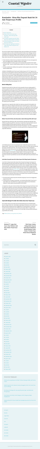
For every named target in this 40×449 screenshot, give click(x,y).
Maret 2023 (7, 343)
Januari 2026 (7, 271)
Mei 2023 (7, 339)
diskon (5, 213)
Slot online (6, 435)
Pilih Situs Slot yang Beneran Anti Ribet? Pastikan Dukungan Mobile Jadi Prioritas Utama (20, 381)
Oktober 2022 (8, 354)
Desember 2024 (8, 299)
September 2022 (8, 356)
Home (8, 11)
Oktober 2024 (8, 303)
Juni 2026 (7, 260)
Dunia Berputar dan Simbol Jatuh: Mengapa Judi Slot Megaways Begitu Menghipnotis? (18, 396)
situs (17, 213)
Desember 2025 (8, 273)
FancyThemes (29, 446)
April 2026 (7, 265)
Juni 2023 (7, 337)
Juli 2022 (7, 360)
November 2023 (8, 326)
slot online (6, 430)
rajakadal (6, 427)
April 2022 (7, 365)
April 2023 (7, 341)
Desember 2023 (8, 324)
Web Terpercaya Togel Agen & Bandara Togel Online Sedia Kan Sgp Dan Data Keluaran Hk (11, 45)
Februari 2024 (7, 320)
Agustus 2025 (7, 282)
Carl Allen (7, 23)
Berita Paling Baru (7, 32)
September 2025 (8, 279)
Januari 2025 (7, 297)
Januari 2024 (7, 322)
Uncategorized (13, 11)
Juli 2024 (7, 309)
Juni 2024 (7, 311)
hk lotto (5, 413)
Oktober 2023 (8, 328)
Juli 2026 (7, 258)
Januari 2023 (7, 348)
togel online (6, 415)
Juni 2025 (7, 286)
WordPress (19, 446)
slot (5, 421)
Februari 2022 (7, 369)
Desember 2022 (8, 350)
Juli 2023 (7, 335)
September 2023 (8, 331)
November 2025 (8, 275)
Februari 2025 (7, 294)
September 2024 (8, 305)
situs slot (6, 418)
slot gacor (6, 410)
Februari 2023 (7, 345)
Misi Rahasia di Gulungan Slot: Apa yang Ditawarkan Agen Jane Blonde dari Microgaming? (18, 391)
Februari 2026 (7, 269)
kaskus (8, 213)
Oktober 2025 (8, 277)
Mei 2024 (7, 314)
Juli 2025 (7, 284)
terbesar (20, 213)
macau (12, 213)
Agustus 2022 (7, 358)
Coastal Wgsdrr (20, 3)
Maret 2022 (7, 367)
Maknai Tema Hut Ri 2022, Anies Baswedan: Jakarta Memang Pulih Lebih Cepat (10, 36)
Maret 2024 (7, 318)
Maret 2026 (7, 267)
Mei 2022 (7, 362)
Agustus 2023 (7, 333)
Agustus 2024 (7, 307)
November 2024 (8, 301)
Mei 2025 (7, 288)
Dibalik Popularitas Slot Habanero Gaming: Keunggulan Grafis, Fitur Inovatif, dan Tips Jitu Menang (19, 386)
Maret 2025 (7, 292)
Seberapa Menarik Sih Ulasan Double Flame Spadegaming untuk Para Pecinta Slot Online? (20, 401)
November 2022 (8, 352)
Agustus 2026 (7, 256)
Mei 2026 (7, 262)
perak (15, 213)
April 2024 (7, 316)
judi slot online (13, 150)
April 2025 (7, 290)
